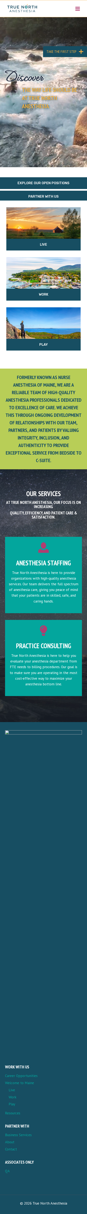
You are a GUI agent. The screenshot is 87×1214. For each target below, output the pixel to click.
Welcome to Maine (19, 1083)
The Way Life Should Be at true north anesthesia (49, 98)
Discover (24, 75)
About (9, 1142)
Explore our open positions (43, 183)
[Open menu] (77, 8)
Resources (12, 1113)
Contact (11, 1149)
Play (43, 345)
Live (43, 244)
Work (43, 294)
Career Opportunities (21, 1075)
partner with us (43, 196)
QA (7, 1171)
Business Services (18, 1135)
